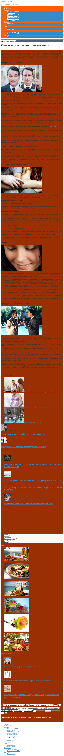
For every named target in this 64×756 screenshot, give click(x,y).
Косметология (11, 36)
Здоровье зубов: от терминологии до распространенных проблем (33, 480)
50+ (2, 705)
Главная (6, 7)
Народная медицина (13, 17)
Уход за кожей (25, 710)
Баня (5, 705)
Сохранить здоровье (13, 11)
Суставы (15, 711)
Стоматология (6, 711)
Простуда (48, 708)
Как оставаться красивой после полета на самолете (24, 434)
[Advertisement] (32, 520)
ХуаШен (13, 20)
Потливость (40, 708)
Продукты (10, 23)
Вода (27, 705)
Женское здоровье (12, 16)
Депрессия (45, 705)
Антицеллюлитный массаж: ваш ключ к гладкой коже (28, 504)
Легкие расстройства (13, 32)
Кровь (12, 708)
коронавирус (48, 711)
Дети (52, 705)
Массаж (16, 708)
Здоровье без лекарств (7, 1)
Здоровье (6, 10)
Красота (6, 35)
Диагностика (11, 13)
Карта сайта (7, 8)
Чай (34, 711)
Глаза (38, 705)
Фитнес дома (11, 29)
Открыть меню (5, 39)
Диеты (9, 25)
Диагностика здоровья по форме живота (22, 667)
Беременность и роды (16, 705)
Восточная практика (13, 19)
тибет (6, 713)
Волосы (33, 705)
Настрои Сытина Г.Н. (13, 33)
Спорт (6, 26)
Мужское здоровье (27, 708)
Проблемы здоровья (13, 14)
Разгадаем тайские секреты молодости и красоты (23, 446)
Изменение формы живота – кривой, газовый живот (27, 681)
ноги (2, 713)
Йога (55, 705)
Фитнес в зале (11, 28)
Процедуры (56, 708)
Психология (7, 31)
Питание (6, 22)
